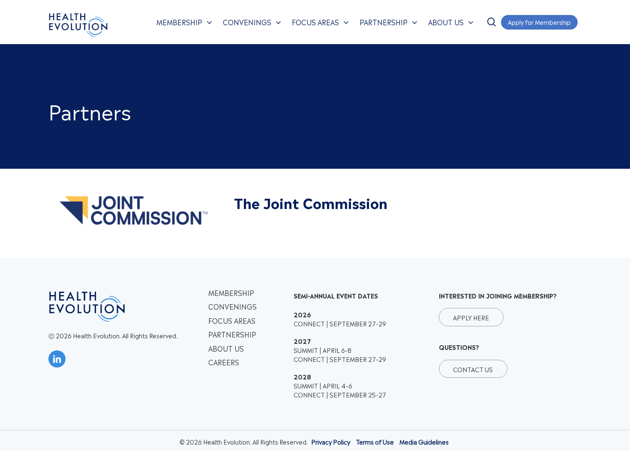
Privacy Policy (330, 441)
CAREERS (223, 362)
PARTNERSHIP (232, 334)
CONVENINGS (232, 306)
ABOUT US (226, 348)
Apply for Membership (539, 21)
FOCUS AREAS (231, 320)
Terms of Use (375, 441)
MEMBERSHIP (231, 292)
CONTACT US (473, 368)
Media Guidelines (424, 441)
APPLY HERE (471, 317)
